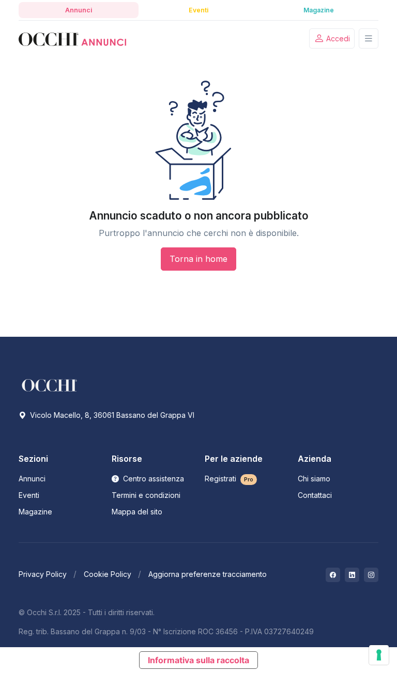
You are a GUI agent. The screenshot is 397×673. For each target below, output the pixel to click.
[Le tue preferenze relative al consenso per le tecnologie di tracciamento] (379, 655)
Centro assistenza (152, 478)
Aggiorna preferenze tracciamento (207, 574)
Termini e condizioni (146, 495)
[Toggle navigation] (368, 38)
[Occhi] (72, 38)
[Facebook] (333, 575)
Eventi (29, 495)
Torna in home (198, 259)
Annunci (32, 478)
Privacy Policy (43, 574)
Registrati (229, 478)
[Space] (50, 384)
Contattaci (315, 495)
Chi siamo (314, 478)
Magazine (35, 511)
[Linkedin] (352, 575)
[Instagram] (371, 575)
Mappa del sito (137, 511)
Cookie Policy (107, 574)
